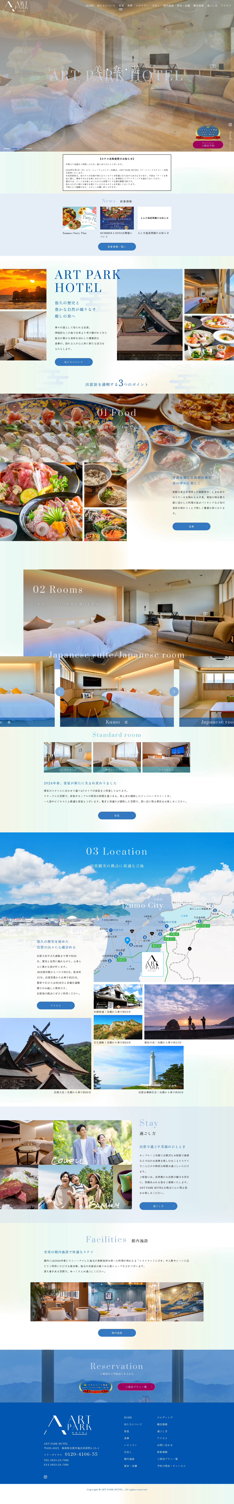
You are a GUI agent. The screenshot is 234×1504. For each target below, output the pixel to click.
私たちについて (106, 5)
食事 (130, 5)
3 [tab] (21, 148)
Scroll (230, 135)
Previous (60, 691)
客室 (121, 5)
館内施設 (168, 5)
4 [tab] (29, 148)
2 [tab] (14, 148)
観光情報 (198, 5)
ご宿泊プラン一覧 (136, 1387)
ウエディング (165, 1417)
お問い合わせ (165, 1445)
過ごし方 (212, 5)
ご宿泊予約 (208, 144)
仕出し (156, 5)
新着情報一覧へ (117, 246)
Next (174, 691)
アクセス (226, 5)
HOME (90, 5)
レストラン (142, 5)
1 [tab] (7, 148)
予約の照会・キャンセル (171, 1465)
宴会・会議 (183, 5)
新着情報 (162, 1452)
